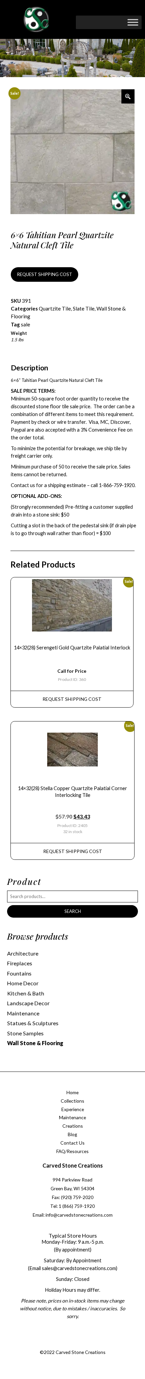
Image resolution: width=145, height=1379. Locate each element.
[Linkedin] (91, 1344)
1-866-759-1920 (117, 485)
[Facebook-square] (51, 1344)
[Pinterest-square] (78, 1344)
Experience (72, 1109)
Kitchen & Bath (25, 993)
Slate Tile (83, 308)
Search (72, 911)
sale (25, 324)
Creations (72, 1126)
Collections (72, 1101)
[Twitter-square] (64, 1344)
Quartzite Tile (55, 308)
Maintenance (23, 1013)
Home (72, 1092)
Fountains (19, 973)
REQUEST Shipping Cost (72, 699)
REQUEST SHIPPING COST (44, 274)
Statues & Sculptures (32, 1023)
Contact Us (72, 1143)
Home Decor (22, 983)
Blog (72, 1134)
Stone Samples (25, 1033)
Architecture (22, 953)
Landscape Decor (28, 1003)
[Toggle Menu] (132, 22)
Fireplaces (19, 963)
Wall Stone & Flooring (35, 1043)
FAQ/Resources (72, 1151)
